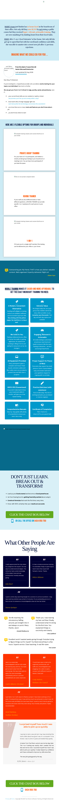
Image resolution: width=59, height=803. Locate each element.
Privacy (8, 798)
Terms (12, 798)
